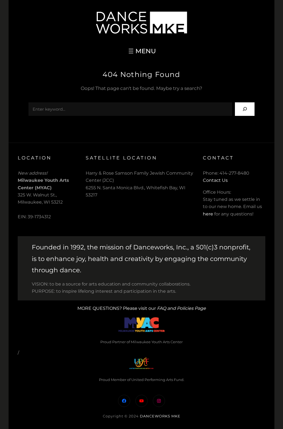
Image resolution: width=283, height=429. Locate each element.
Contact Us (215, 180)
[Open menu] (141, 51)
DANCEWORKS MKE (160, 416)
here (208, 214)
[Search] (245, 109)
